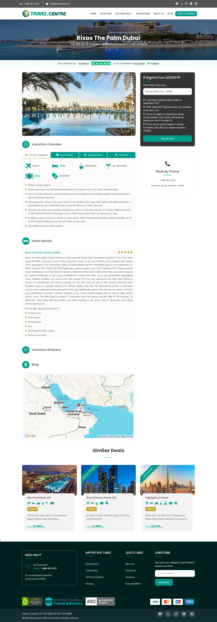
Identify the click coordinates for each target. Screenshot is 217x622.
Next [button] (133, 99)
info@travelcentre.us (59, 4)
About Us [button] (159, 14)
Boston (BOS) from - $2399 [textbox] (159, 91)
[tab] (36, 155)
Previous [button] (25, 99)
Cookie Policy (92, 570)
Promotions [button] (143, 14)
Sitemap (90, 584)
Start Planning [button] (186, 14)
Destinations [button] (123, 14)
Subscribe (164, 582)
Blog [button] (170, 14)
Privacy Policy (92, 564)
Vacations (130, 577)
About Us (129, 564)
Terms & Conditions (95, 577)
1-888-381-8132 (31, 4)
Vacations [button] (106, 14)
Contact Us (130, 570)
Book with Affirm (133, 584)
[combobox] (167, 91)
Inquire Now (167, 139)
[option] (79, 104)
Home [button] (93, 14)
